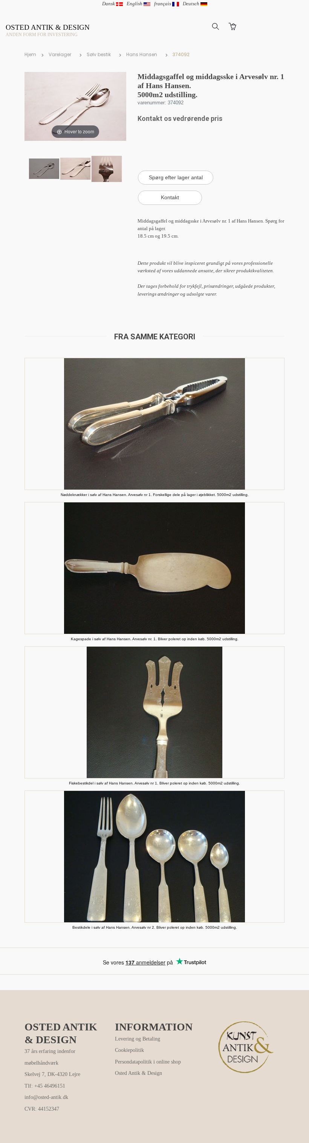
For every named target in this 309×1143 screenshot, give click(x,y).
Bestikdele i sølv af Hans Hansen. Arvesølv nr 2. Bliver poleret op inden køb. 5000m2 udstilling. (154, 927)
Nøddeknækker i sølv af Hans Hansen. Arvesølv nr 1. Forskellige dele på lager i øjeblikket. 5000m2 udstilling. (155, 495)
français (163, 3)
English (135, 3)
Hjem (30, 54)
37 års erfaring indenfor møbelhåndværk (49, 1057)
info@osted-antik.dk (46, 1097)
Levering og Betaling (137, 1039)
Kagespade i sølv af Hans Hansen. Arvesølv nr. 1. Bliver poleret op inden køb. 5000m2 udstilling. (155, 639)
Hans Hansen (141, 54)
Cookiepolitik (129, 1050)
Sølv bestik (99, 54)
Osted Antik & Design (138, 1073)
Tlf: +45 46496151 (44, 1086)
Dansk (109, 3)
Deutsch (191, 3)
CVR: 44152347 (41, 1109)
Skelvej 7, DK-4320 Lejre (52, 1074)
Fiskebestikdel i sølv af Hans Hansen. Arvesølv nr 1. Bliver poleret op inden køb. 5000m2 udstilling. (154, 783)
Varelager (60, 54)
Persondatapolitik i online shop (148, 1062)
